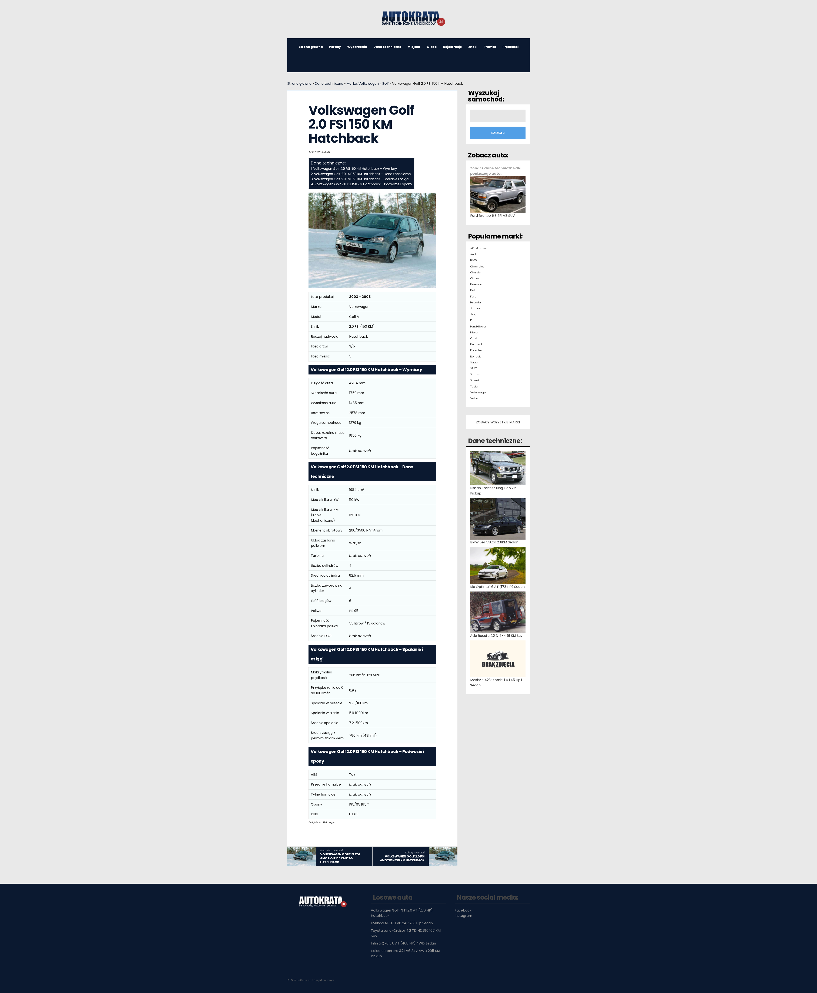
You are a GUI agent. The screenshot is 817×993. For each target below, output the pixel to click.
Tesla (474, 387)
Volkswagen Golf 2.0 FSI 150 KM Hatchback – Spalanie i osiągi (361, 179)
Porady (335, 47)
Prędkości (510, 47)
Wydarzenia (357, 47)
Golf (385, 83)
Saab (474, 362)
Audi (473, 254)
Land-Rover (478, 327)
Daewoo (476, 284)
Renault (475, 357)
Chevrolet (477, 267)
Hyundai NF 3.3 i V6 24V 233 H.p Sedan (402, 923)
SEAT (473, 368)
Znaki (472, 47)
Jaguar (475, 308)
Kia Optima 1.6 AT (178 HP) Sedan (497, 586)
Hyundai (475, 302)
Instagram (463, 915)
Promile (490, 47)
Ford (473, 297)
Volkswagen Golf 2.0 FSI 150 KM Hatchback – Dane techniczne (362, 174)
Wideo (431, 47)
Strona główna (311, 47)
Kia (472, 320)
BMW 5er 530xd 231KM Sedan (494, 542)
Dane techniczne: (495, 440)
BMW (473, 260)
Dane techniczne (387, 47)
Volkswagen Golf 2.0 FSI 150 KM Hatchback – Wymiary (355, 168)
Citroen (475, 278)
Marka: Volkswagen (362, 83)
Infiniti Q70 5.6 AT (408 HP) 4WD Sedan (403, 943)
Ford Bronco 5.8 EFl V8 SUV (492, 215)
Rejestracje (452, 47)
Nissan (474, 332)
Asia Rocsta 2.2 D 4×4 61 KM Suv (496, 635)
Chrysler (476, 272)
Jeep (473, 314)
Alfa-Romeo (478, 248)
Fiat (472, 290)
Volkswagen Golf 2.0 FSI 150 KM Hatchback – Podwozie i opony (363, 184)
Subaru (475, 374)
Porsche (476, 350)
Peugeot (476, 344)
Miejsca (414, 47)
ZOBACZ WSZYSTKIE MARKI (498, 422)
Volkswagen (478, 392)
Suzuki (474, 380)
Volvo (474, 398)
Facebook (463, 910)
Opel (473, 338)
